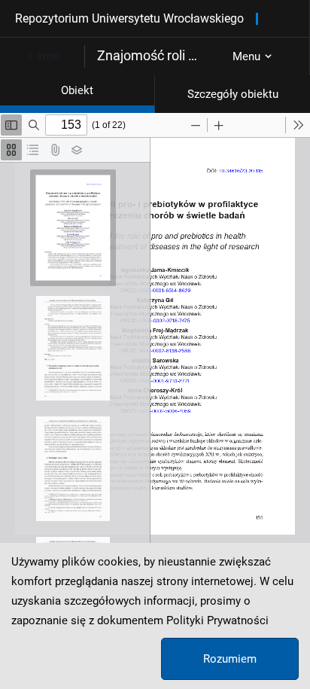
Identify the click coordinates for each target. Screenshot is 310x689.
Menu (246, 56)
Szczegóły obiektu (232, 94)
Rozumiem (230, 659)
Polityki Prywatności (217, 620)
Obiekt (77, 90)
